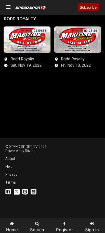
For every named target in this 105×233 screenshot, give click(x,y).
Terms (10, 182)
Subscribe (88, 7)
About (10, 159)
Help (8, 167)
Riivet (29, 151)
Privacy (11, 174)
